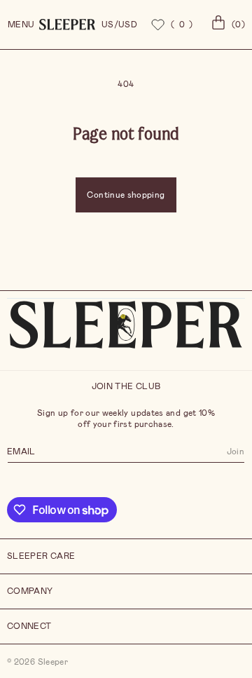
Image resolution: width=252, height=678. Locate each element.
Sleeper (53, 661)
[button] (226, 24)
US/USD (119, 24)
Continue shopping (125, 195)
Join (235, 450)
